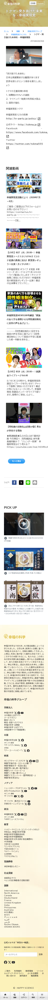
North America (11, 893)
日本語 (33, 3)
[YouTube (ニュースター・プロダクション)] (35, 788)
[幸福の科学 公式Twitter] (10, 962)
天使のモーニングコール (14, 804)
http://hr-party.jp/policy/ (23, 118)
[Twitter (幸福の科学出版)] (19, 740)
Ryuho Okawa (11, 924)
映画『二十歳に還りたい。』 (14, 773)
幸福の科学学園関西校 (13, 837)
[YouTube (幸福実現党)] (22, 814)
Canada (8, 895)
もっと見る (16, 461)
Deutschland (10, 898)
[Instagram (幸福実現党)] (25, 814)
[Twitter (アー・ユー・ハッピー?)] (25, 750)
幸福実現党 (8, 814)
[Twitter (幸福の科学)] (15, 712)
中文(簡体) (8, 912)
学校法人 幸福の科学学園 (14, 832)
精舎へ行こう (9, 720)
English (40, 3)
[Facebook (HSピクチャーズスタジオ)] (30, 760)
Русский (10, 917)
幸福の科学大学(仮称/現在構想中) (18, 839)
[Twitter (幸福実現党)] (15, 814)
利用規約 (18, 971)
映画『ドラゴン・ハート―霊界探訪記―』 (19, 775)
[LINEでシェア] (28, 482)
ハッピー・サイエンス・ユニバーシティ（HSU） (21, 830)
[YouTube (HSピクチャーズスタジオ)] (34, 760)
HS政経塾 (8, 842)
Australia (8, 910)
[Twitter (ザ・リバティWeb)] (22, 745)
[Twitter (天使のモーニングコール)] (25, 803)
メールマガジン (10, 718)
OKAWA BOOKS (12, 927)
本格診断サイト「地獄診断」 (15, 730)
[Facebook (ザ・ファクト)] (22, 796)
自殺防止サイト (10, 878)
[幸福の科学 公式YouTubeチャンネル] (13, 962)
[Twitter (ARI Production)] (22, 791)
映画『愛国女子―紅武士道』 (15, 766)
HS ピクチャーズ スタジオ (14, 761)
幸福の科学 (8, 713)
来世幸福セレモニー (12, 866)
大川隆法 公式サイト (12, 715)
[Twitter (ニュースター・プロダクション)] (29, 788)
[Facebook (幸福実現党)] (18, 814)
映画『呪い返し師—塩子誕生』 (16, 768)
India (6, 905)
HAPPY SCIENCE (25, 988)
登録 (41, 954)
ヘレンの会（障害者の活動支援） (17, 880)
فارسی (7, 922)
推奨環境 (29, 971)
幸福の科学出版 (10, 740)
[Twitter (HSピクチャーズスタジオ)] (27, 760)
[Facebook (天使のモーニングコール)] (29, 803)
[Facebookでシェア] (14, 482)
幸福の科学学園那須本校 (14, 834)
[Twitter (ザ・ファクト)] (18, 796)
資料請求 (23, 976)
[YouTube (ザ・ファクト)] (15, 796)
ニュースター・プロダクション (15, 788)
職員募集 (34, 976)
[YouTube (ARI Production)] (25, 791)
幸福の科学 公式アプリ (13, 727)
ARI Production (12, 791)
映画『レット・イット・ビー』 (14, 771)
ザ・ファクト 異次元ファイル (15, 801)
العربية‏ (6, 920)
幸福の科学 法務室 (12, 725)
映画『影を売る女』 (11, 778)
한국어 (7, 915)
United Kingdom (12, 903)
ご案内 (7, 971)
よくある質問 (32, 973)
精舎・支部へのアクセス (13, 722)
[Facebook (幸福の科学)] (18, 712)
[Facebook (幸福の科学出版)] (22, 740)
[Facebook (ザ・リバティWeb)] (25, 745)
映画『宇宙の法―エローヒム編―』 (17, 763)
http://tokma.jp (29, 124)
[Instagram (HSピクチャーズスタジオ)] (37, 760)
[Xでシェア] (21, 482)
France (7, 900)
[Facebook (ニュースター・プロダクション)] (32, 788)
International (11, 891)
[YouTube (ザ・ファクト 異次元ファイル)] (28, 801)
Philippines (10, 907)
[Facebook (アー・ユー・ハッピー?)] (28, 750)
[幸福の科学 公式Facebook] (6, 962)
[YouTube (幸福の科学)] (22, 712)
